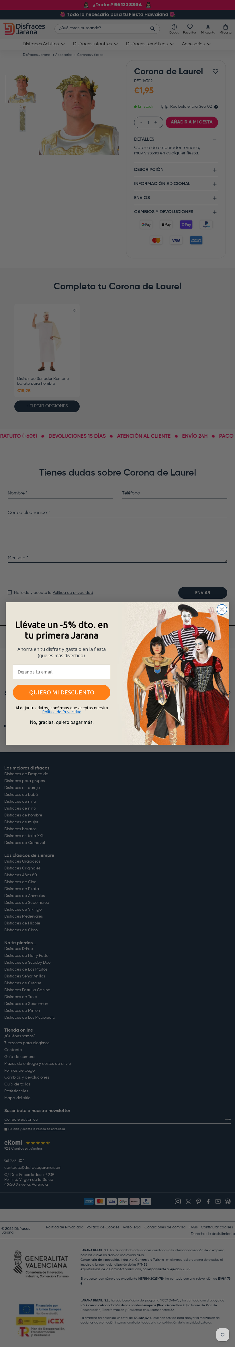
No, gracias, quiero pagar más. (61, 722)
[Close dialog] (222, 609)
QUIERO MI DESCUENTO (61, 692)
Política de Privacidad (61, 711)
